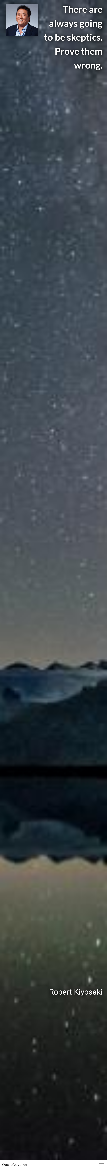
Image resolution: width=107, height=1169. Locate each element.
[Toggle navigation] (102, 1165)
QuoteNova (14, 1164)
